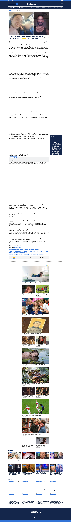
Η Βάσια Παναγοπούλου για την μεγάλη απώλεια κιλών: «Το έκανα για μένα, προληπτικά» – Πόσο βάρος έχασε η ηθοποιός (56, 149)
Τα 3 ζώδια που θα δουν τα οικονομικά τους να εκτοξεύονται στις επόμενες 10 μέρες (56, 144)
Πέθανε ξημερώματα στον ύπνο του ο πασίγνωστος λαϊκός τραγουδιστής (24, 249)
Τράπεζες (49, 7)
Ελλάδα (10, 7)
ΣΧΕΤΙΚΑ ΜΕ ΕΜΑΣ (42, 515)
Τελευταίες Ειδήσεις (11, 0)
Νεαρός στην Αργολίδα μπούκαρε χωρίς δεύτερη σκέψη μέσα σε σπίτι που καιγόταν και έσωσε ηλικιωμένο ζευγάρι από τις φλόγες (56, 154)
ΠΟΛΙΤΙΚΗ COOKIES (36, 515)
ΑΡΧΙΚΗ (13, 515)
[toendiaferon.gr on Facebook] (61, 0)
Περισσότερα (59, 7)
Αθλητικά (32, 7)
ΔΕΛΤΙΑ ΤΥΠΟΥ (58, 515)
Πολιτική (21, 7)
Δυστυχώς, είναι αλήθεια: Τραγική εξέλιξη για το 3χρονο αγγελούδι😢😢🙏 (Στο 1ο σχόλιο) (26, 160)
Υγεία (54, 7)
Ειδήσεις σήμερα (17, 247)
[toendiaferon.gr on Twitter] (62, 0)
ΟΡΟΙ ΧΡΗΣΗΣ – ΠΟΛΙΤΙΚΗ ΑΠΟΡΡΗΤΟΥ (19, 515)
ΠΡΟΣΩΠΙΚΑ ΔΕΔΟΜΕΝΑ (29, 515)
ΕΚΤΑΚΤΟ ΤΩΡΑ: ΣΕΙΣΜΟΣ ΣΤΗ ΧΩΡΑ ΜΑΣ (56, 140)
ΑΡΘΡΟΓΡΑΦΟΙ (53, 515)
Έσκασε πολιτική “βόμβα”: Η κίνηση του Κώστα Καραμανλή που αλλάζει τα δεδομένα (26, 254)
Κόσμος (26, 7)
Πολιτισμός (42, 7)
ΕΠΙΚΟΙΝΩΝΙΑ (48, 515)
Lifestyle (37, 7)
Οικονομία (15, 7)
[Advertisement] (29, 66)
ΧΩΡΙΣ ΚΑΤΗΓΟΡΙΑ (56, 139)
